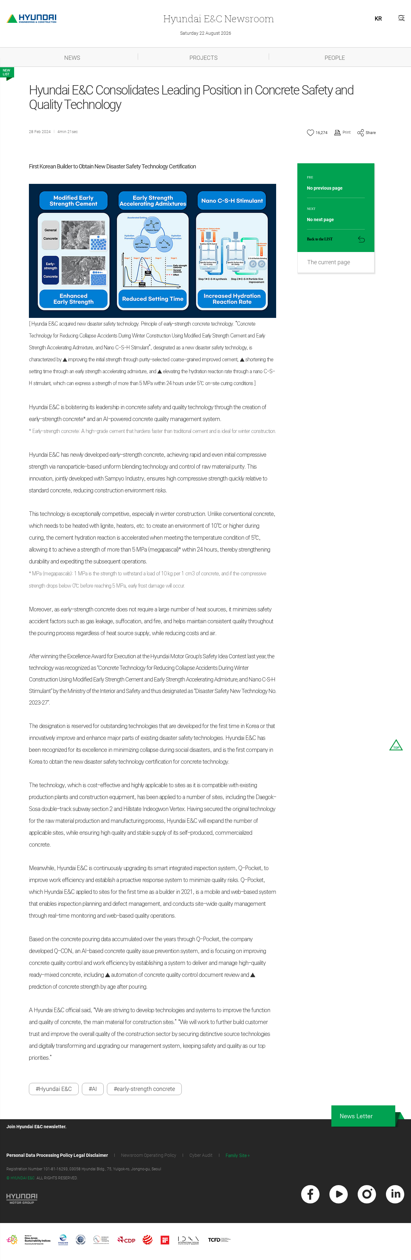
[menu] (401, 17)
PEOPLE (335, 57)
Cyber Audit (201, 1155)
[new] (310, 1194)
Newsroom (218, 18)
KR (378, 18)
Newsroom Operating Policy (148, 1155)
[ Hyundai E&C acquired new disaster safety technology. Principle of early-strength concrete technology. (132, 324)
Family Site (236, 1155)
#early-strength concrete (144, 1088)
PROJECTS (203, 57)
